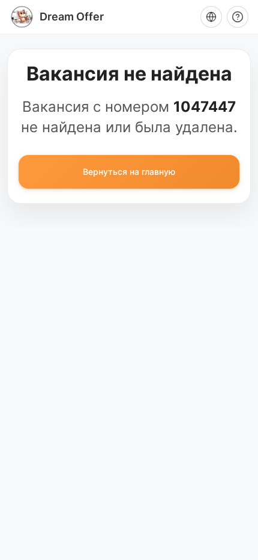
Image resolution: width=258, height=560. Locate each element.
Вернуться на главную (129, 171)
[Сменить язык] (211, 17)
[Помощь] (237, 17)
